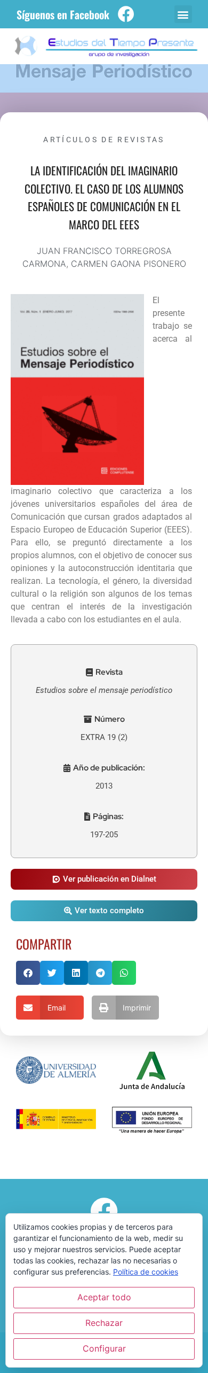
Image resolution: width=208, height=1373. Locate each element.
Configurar (104, 1348)
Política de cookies (145, 1271)
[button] (183, 14)
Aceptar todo (104, 1297)
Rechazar (104, 1322)
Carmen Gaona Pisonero (128, 263)
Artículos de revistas (103, 139)
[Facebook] (126, 14)
